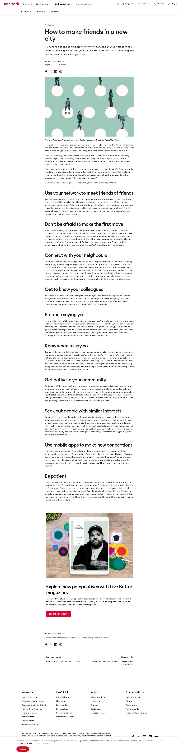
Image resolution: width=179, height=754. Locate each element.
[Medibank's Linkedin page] (151, 737)
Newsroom (96, 701)
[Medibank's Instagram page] (145, 737)
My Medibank (62, 697)
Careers (94, 705)
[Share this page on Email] (60, 71)
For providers (62, 705)
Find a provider (144, 4)
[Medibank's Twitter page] (139, 737)
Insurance (27, 4)
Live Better (61, 701)
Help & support (127, 4)
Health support (43, 4)
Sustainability (97, 709)
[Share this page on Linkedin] (55, 71)
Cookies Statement (24, 743)
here (117, 140)
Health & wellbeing (63, 4)
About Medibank (84, 4)
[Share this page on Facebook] (46, 71)
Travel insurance (29, 713)
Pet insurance (28, 716)
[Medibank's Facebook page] (133, 737)
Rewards (41, 11)
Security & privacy (64, 713)
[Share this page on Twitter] (51, 71)
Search (161, 4)
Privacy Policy (42, 743)
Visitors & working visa (32, 709)
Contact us (131, 701)
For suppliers (62, 709)
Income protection (30, 724)
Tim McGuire (59, 62)
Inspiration (26, 11)
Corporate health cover (33, 701)
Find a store (131, 705)
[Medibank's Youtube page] (156, 737)
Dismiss (22, 749)
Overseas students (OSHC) (34, 705)
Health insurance (29, 697)
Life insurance (28, 720)
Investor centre (98, 713)
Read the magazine (58, 613)
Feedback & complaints (137, 713)
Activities (55, 11)
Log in (174, 4)
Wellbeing (49, 25)
